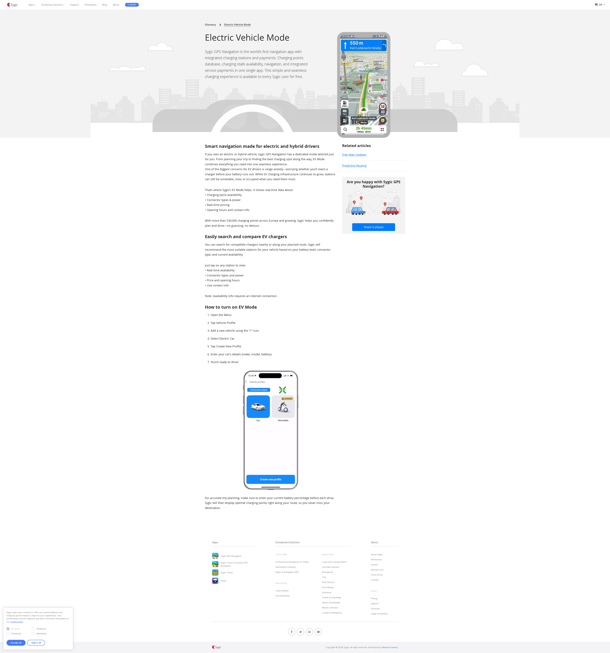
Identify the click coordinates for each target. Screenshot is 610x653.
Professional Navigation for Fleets (292, 562)
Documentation (283, 595)
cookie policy (16, 621)
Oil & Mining (327, 587)
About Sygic (377, 554)
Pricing (374, 598)
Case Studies (282, 590)
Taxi (324, 577)
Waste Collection (330, 607)
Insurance (326, 592)
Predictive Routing (354, 165)
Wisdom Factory (390, 647)
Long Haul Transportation (334, 562)
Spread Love (377, 569)
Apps (31, 4)
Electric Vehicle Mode (237, 24)
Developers (91, 4)
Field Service (328, 582)
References (376, 559)
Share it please (373, 227)
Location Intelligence (332, 612)
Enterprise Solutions (52, 4)
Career (374, 564)
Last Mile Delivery (330, 567)
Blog (104, 4)
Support (74, 4)
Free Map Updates (354, 155)
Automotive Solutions (286, 567)
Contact (375, 580)
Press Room (377, 574)
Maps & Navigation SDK (287, 572)
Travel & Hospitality (331, 597)
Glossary (210, 24)
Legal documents (379, 613)
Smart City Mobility (331, 602)
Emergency (327, 572)
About (116, 4)
